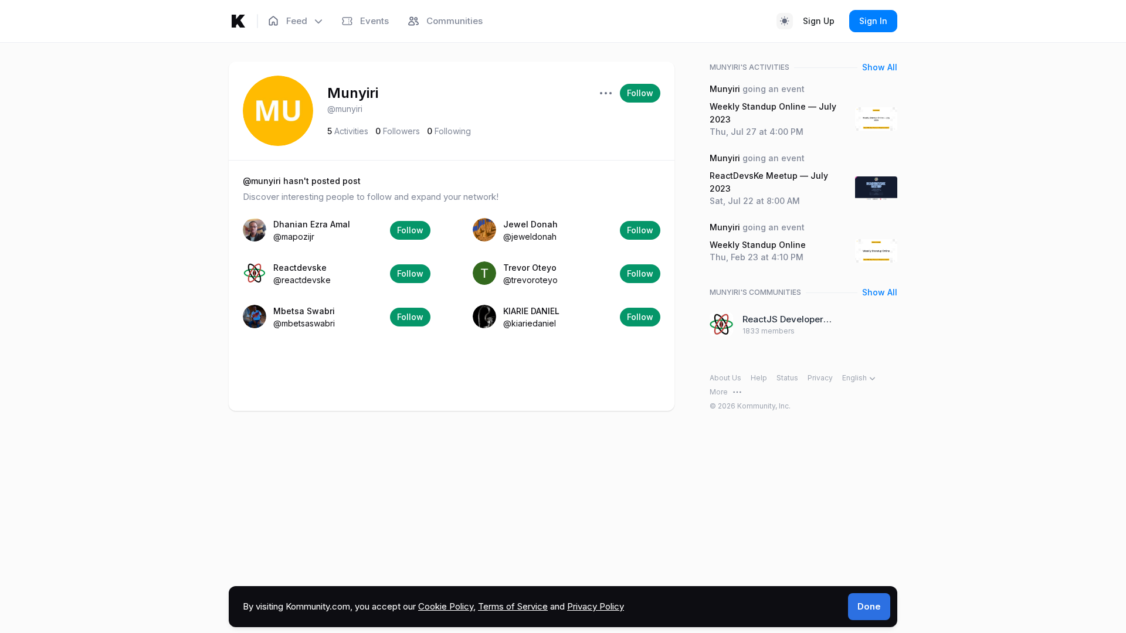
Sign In (873, 21)
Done (869, 606)
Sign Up (819, 21)
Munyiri (352, 92)
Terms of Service (513, 606)
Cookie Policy (445, 606)
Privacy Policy (595, 606)
